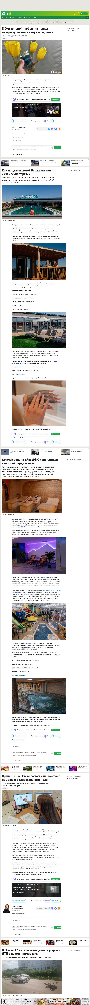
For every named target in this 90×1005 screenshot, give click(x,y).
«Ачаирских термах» (19, 227)
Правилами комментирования (30, 149)
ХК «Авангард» (51, 22)
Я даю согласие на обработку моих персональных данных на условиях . (29, 147)
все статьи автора (16, 129)
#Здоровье (5, 788)
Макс (48, 121)
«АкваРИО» (21, 519)
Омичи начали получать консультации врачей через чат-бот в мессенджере (26, 889)
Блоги (35, 17)
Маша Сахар (71, 31)
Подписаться (55, 99)
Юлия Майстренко (72, 778)
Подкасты (11, 17)
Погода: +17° (75, 13)
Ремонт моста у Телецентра (24, 22)
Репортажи (19, 17)
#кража (4, 38)
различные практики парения (42, 577)
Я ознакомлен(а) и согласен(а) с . (24, 149)
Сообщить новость (20, 121)
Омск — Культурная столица (65, 22)
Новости (4, 17)
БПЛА (43, 22)
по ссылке (36, 660)
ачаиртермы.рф (20, 374)
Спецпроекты (28, 17)
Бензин (36, 22)
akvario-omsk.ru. (20, 675)
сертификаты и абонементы (31, 643)
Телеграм (57, 121)
